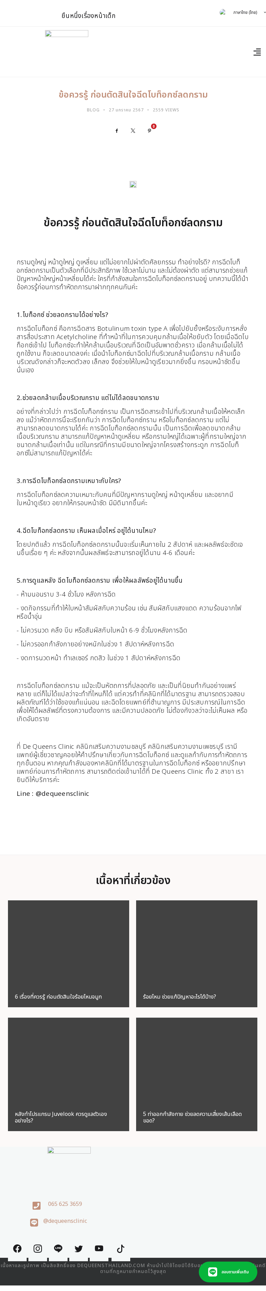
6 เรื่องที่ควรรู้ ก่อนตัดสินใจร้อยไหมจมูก (58, 997)
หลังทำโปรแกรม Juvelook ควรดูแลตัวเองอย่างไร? (61, 1117)
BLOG (93, 110)
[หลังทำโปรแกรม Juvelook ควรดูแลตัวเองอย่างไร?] (68, 1061)
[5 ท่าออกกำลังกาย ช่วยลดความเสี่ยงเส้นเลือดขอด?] (196, 1061)
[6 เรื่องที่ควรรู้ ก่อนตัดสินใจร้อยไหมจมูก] (68, 943)
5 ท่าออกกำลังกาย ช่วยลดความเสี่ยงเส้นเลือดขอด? (192, 1117)
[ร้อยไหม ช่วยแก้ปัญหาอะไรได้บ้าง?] (196, 943)
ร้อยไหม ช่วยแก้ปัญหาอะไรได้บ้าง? (179, 997)
